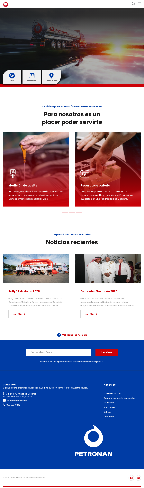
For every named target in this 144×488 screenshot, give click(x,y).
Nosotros (110, 384)
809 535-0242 (13, 405)
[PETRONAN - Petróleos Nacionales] (6, 4)
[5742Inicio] (36, 268)
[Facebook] (131, 478)
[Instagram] (138, 478)
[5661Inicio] (108, 268)
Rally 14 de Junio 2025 (96, 291)
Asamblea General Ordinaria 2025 (33, 291)
